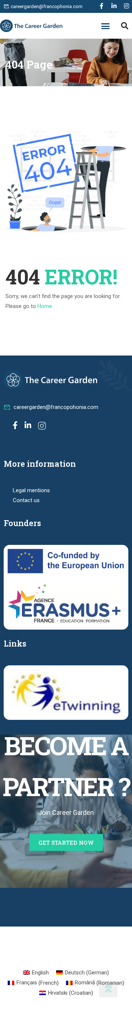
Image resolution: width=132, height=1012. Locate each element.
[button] (106, 26)
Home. (45, 306)
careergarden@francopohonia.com (56, 407)
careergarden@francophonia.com (46, 6)
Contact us (26, 500)
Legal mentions (31, 490)
